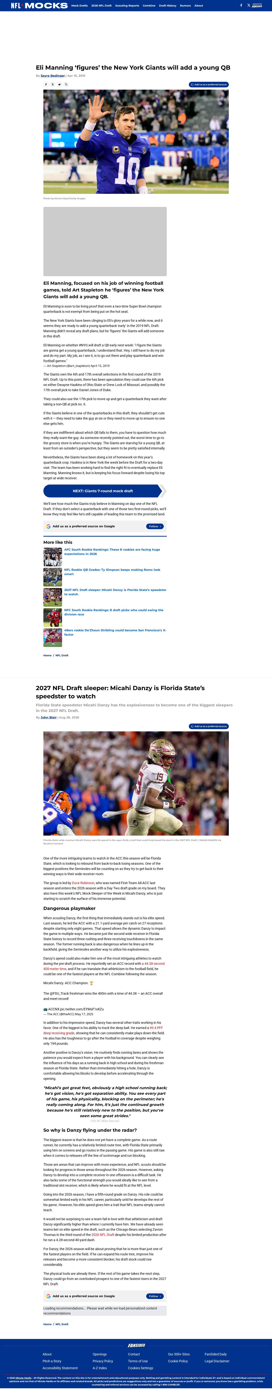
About (198, 5)
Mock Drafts (79, 5)
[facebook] (241, 5)
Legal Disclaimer (217, 1361)
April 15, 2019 (100, 366)
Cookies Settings (140, 1368)
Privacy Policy (103, 1361)
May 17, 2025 (84, 1014)
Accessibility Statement (60, 1368)
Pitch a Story (52, 1361)
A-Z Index (100, 1368)
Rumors (185, 5)
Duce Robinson (83, 883)
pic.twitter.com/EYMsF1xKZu (82, 1009)
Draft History (167, 5)
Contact (134, 1354)
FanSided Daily (216, 1354)
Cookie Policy (178, 1361)
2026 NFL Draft (101, 5)
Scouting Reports (127, 5)
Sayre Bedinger (53, 75)
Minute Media (23, 1378)
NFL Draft (62, 655)
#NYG (83, 345)
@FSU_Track (59, 993)
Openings (100, 1354)
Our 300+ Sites (179, 1354)
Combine (149, 5)
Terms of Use (138, 1361)
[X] (248, 5)
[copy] (66, 84)
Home (47, 655)
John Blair (49, 717)
